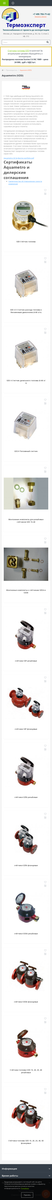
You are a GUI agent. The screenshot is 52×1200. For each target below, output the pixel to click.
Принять (27, 1195)
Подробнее (25, 1188)
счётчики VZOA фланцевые (26, 1002)
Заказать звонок (40, 17)
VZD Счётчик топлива (26, 241)
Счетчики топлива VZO (18, 50)
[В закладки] (45, 190)
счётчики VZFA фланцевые (26, 865)
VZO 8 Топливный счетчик (26, 451)
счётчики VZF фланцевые (26, 729)
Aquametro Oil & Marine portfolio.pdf (19, 158)
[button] (41, 14)
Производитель (11, 70)
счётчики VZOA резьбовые (26, 933)
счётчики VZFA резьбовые (26, 797)
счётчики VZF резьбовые (26, 661)
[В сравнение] (45, 194)
